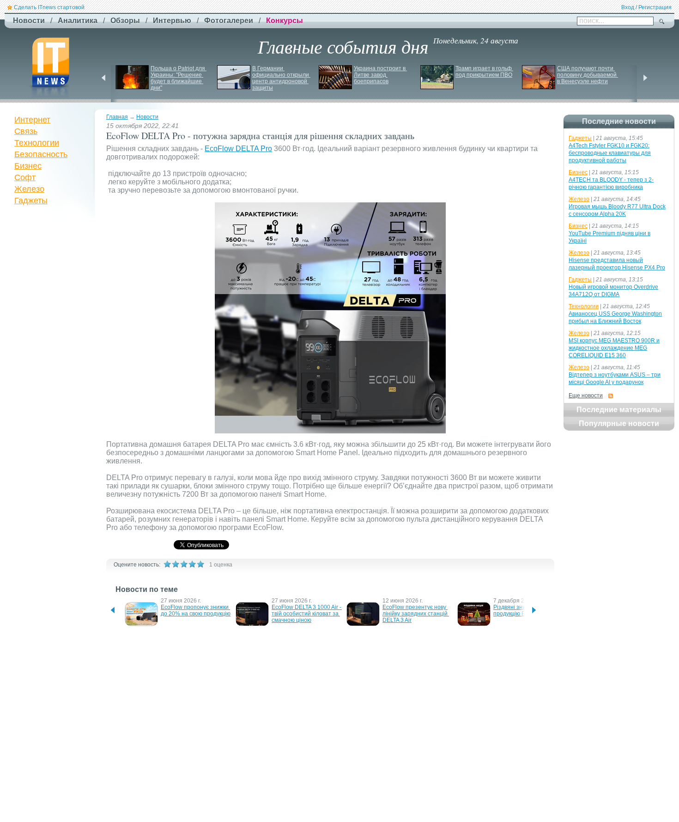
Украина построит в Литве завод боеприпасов (380, 75)
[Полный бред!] (167, 564)
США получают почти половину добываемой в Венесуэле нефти (587, 75)
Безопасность (40, 154)
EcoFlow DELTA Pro (238, 148)
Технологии (36, 142)
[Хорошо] (192, 564)
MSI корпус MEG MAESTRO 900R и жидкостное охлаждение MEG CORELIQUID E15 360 (614, 348)
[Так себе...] (184, 564)
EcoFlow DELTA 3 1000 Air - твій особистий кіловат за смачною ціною (307, 613)
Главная (117, 117)
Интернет (32, 119)
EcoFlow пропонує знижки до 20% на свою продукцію (195, 610)
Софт (25, 177)
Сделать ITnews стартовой (49, 7)
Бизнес (28, 165)
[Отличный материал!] (200, 564)
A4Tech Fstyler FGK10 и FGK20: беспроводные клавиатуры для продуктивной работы (610, 153)
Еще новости (586, 395)
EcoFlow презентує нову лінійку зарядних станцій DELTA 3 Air (415, 613)
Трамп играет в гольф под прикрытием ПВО (484, 71)
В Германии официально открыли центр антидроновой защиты (281, 78)
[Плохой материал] (175, 564)
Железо (29, 189)
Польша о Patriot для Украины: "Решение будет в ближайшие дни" (178, 78)
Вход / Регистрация (646, 7)
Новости (147, 117)
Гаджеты (31, 200)
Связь (25, 131)
